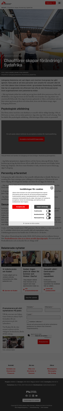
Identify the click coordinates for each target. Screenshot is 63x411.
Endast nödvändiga (42, 207)
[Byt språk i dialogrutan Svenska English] (51, 188)
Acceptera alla (20, 207)
